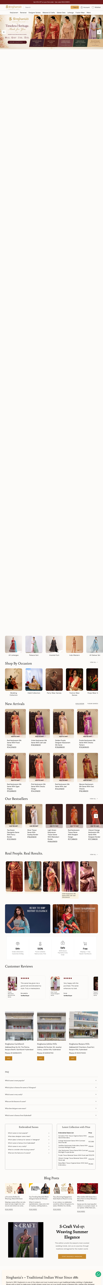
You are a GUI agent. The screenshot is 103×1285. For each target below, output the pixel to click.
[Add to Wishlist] (24, 710)
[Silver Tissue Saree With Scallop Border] (33, 816)
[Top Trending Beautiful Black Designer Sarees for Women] (39, 1188)
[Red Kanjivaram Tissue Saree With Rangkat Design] (74, 816)
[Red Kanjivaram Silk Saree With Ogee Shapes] (15, 767)
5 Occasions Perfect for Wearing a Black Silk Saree (14, 1198)
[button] (14, 13)
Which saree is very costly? (14, 1094)
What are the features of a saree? (15, 1101)
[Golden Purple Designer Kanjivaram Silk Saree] (63, 723)
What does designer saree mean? (15, 1108)
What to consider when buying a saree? (21, 1150)
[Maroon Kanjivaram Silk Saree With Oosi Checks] (87, 767)
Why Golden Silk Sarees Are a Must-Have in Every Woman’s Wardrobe (87, 1199)
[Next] (99, 32)
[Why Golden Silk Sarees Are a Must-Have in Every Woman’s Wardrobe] (87, 1188)
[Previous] (4, 32)
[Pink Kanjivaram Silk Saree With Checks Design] (39, 767)
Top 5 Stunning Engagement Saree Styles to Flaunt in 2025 (62, 1198)
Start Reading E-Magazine (72, 1256)
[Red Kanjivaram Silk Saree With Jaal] (63, 767)
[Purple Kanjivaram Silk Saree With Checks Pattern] (87, 723)
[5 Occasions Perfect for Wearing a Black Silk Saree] (15, 1188)
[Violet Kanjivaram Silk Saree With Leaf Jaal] (39, 723)
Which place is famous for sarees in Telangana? (20, 1087)
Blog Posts (51, 1177)
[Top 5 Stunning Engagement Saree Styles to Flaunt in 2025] (63, 1188)
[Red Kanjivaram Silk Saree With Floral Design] (15, 723)
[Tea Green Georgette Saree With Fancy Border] (13, 816)
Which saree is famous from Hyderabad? (18, 1115)
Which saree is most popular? (15, 1080)
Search (75, 7)
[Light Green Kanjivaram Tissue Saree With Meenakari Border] (54, 816)
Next (96, 816)
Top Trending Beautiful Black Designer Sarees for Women (38, 1198)
